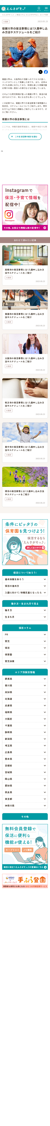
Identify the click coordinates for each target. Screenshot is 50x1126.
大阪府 (5, 21)
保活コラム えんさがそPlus (27, 14)
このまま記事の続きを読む (26, 136)
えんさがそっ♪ (8, 14)
